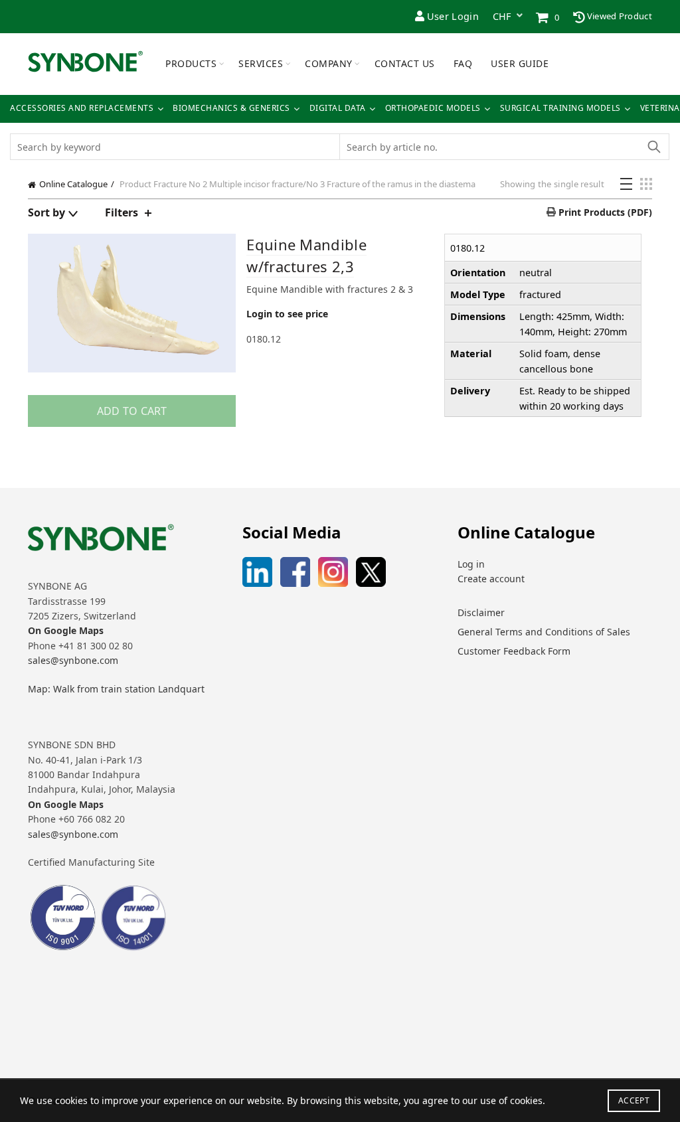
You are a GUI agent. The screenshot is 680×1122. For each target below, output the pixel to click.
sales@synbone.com (73, 660)
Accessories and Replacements (81, 108)
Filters (121, 212)
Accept (633, 1100)
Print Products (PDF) (604, 212)
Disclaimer (481, 612)
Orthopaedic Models (433, 108)
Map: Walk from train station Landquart (116, 688)
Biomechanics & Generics (231, 108)
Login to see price (287, 313)
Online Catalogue (73, 184)
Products (190, 63)
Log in (471, 564)
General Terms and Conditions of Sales (544, 631)
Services (260, 63)
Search (653, 146)
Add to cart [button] (132, 411)
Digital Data (337, 108)
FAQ (463, 63)
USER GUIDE (520, 63)
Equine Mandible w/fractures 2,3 (306, 255)
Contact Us (405, 63)
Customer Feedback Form (514, 651)
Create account (491, 578)
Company (329, 63)
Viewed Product (619, 16)
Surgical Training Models (560, 108)
